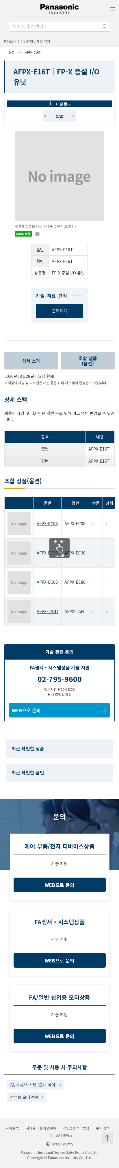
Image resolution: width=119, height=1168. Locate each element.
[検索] (105, 26)
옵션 (11, 52)
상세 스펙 (31, 360)
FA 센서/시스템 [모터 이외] (33, 1085)
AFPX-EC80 (47, 582)
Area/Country (62, 1143)
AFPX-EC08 (47, 523)
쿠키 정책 (102, 1128)
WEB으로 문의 (26, 710)
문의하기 (59, 311)
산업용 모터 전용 (24, 1097)
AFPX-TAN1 (47, 611)
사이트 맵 (12, 1128)
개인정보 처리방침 (76, 1128)
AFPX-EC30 (47, 553)
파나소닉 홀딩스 (60, 1135)
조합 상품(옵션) (88, 361)
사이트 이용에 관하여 (41, 1128)
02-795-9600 (60, 678)
